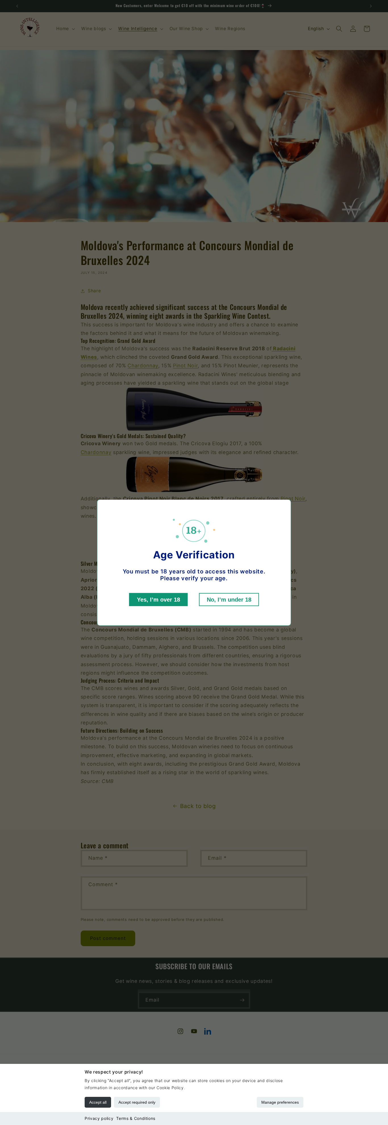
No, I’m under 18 (229, 599)
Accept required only (136, 1102)
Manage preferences (280, 1102)
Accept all (98, 1102)
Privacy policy (99, 1118)
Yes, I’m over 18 (158, 599)
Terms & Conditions (135, 1118)
